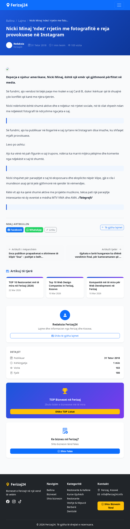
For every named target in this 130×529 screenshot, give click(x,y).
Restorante (73, 498)
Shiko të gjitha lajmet (67, 335)
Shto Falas (67, 451)
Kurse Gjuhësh (75, 494)
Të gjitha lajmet (113, 227)
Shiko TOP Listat (65, 411)
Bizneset (51, 494)
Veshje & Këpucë (76, 502)
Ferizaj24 (19, 5)
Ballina (10, 21)
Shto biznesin (54, 498)
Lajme (22, 21)
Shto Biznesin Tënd (112, 506)
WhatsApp (35, 229)
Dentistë (72, 511)
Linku (52, 229)
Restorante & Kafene (78, 490)
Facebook (16, 229)
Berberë (71, 507)
